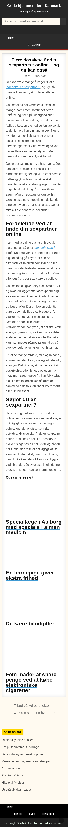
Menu (11, 37)
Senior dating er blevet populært (23, 754)
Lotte (27, 76)
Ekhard (31, 814)
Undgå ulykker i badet (16, 789)
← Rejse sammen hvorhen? (34, 713)
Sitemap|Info (34, 45)
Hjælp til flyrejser (13, 782)
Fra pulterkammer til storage (20, 747)
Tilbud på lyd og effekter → (34, 705)
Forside (18, 814)
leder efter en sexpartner (22, 87)
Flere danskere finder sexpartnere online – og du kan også (34, 64)
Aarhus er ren (11, 768)
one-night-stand (44, 247)
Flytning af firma (12, 775)
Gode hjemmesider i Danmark (34, 6)
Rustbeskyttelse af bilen (18, 740)
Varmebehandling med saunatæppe (26, 761)
